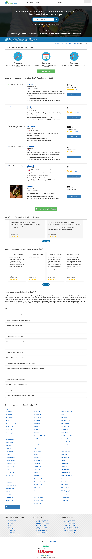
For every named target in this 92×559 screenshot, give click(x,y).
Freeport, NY (9, 482)
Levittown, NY (37, 457)
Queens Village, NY (66, 442)
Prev (44, 241)
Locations (68, 43)
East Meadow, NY (10, 460)
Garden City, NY (10, 488)
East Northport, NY (10, 463)
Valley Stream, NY (65, 481)
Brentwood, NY (10, 420)
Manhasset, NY (37, 475)
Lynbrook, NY (37, 469)
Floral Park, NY (9, 476)
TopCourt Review (40, 534)
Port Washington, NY (66, 435)
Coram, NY (8, 448)
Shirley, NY (64, 466)
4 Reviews (76, 152)
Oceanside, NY (65, 417)
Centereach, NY (10, 436)
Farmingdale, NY (10, 472)
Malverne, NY (37, 472)
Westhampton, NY (66, 494)
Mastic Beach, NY (38, 484)
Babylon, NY (9, 411)
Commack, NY (9, 442)
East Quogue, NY (10, 466)
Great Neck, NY (10, 497)
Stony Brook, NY (65, 478)
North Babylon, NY (38, 503)
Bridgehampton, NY (11, 423)
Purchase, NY (64, 438)
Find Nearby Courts (11, 507)
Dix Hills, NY (9, 454)
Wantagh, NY (64, 484)
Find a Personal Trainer (70, 530)
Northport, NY (65, 414)
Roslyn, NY (64, 454)
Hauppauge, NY (37, 414)
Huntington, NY (38, 432)
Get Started (46, 71)
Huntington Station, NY (39, 435)
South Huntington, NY (66, 475)
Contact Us (11, 528)
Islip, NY (36, 442)
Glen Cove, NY (9, 491)
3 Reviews (76, 171)
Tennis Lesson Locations (42, 532)
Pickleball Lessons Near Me (71, 527)
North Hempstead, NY (66, 411)
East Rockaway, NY (10, 469)
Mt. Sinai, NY (37, 494)
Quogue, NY (64, 445)
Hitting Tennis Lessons (41, 530)
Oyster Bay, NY (65, 423)
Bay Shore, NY (9, 417)
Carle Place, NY (9, 433)
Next (48, 241)
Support (10, 525)
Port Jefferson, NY (66, 432)
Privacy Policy (11, 532)
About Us (10, 523)
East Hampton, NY (10, 457)
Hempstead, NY (37, 417)
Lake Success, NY (38, 454)
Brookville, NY (9, 430)
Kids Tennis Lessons (41, 525)
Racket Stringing (68, 528)
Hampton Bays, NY (38, 411)
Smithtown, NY (65, 469)
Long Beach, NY (37, 466)
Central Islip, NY (10, 439)
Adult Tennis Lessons (41, 528)
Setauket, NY (64, 463)
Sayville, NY (64, 460)
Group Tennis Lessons (69, 525)
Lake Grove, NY (37, 451)
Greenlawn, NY (9, 500)
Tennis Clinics (67, 521)
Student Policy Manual (14, 534)
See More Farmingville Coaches (46, 209)
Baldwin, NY (9, 414)
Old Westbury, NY (65, 420)
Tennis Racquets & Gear (70, 532)
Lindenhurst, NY (38, 460)
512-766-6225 (51, 542)
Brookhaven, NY (10, 426)
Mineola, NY (37, 491)
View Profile (74, 94)
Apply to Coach (38, 2)
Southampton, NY (65, 472)
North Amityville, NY (39, 500)
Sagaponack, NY (65, 457)
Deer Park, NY (9, 451)
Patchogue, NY (65, 426)
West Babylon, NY (65, 491)
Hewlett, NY (37, 423)
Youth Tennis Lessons (41, 527)
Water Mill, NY (65, 487)
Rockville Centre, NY (66, 451)
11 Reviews (76, 112)
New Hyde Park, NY (38, 497)
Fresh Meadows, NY (11, 485)
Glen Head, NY (9, 494)
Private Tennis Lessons (42, 520)
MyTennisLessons (60, 43)
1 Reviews (76, 89)
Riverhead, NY (64, 448)
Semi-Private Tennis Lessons (43, 521)
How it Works (30, 2)
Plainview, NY (64, 429)
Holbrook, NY (37, 429)
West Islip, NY (64, 500)
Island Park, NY (37, 438)
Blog (9, 527)
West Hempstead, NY (66, 497)
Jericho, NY (36, 445)
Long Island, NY (9, 409)
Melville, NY (37, 487)
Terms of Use (11, 530)
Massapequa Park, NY (39, 481)
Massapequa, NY (38, 478)
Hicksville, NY (37, 426)
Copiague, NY (9, 445)
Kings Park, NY (37, 448)
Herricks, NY (37, 420)
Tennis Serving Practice (70, 523)
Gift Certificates (12, 520)
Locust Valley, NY (38, 463)
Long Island (76, 43)
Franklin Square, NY (11, 479)
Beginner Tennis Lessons (42, 523)
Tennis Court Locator (69, 520)
